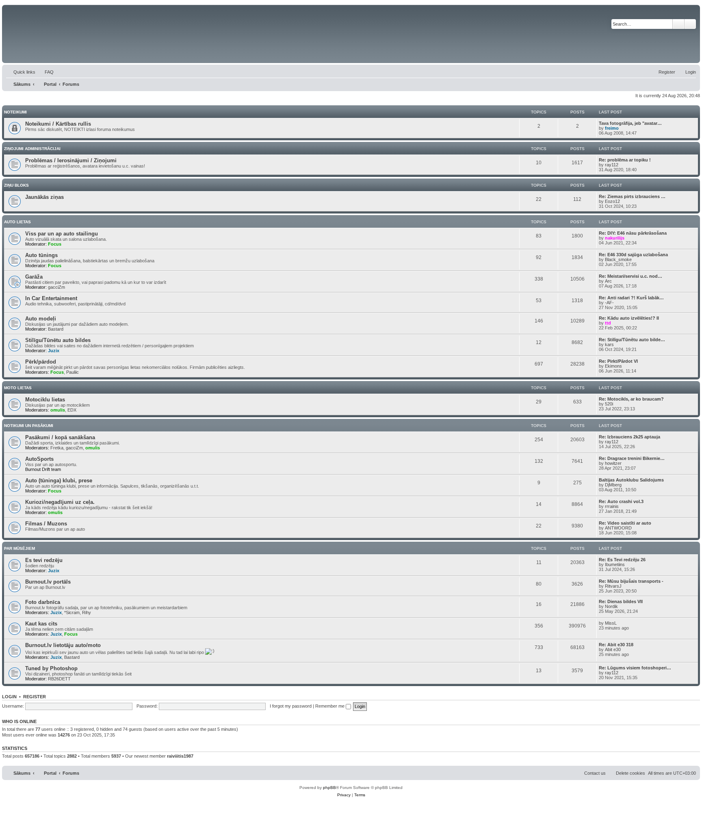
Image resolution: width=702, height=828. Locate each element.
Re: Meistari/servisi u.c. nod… (630, 276)
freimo (612, 128)
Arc (608, 281)
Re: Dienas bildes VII (621, 601)
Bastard (55, 329)
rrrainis (612, 506)
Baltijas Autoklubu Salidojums (631, 479)
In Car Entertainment (51, 298)
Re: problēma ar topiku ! (625, 159)
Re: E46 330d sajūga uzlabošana (633, 254)
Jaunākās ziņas (44, 197)
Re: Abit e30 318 (616, 644)
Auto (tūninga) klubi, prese (58, 480)
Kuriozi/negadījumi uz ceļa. (60, 502)
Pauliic (72, 372)
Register (34, 696)
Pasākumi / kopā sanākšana (60, 437)
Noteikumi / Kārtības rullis (58, 124)
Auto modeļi (40, 319)
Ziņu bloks (16, 185)
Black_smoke (618, 259)
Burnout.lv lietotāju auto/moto (63, 645)
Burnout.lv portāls (48, 582)
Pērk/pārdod (40, 362)
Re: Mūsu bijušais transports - (631, 581)
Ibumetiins (615, 564)
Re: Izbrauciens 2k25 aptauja (629, 436)
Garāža (34, 277)
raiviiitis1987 (180, 756)
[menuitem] (45, 72)
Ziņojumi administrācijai (32, 148)
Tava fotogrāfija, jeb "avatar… (630, 123)
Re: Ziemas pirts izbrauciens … (632, 196)
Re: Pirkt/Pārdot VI (618, 361)
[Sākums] (134, 34)
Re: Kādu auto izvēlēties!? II (629, 318)
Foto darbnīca (42, 602)
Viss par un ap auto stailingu (61, 234)
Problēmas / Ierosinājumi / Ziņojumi (71, 160)
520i (609, 403)
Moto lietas (18, 388)
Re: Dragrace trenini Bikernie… (632, 458)
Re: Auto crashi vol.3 (621, 501)
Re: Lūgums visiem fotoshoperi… (635, 667)
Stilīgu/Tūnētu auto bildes (58, 340)
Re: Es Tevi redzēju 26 (622, 559)
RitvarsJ (613, 586)
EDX (71, 409)
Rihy (86, 612)
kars (609, 344)
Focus (54, 244)
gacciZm (56, 287)
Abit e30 (613, 649)
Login (9, 696)
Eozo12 (612, 201)
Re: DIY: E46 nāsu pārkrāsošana (633, 233)
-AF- (609, 302)
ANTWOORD (618, 527)
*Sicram (72, 612)
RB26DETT (59, 678)
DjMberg (613, 484)
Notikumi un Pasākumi (28, 425)
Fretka (56, 447)
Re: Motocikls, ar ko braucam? (631, 399)
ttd (608, 322)
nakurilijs (614, 237)
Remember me (330, 706)
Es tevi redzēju (44, 560)
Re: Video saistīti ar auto (625, 523)
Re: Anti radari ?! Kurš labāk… (631, 297)
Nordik (611, 606)
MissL (611, 623)
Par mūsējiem (19, 548)
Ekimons (613, 366)
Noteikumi (15, 112)
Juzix (53, 350)
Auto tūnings (41, 255)
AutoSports (39, 459)
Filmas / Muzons (46, 524)
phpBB (329, 787)
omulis (57, 409)
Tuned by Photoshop (51, 668)
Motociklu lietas (45, 400)
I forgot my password (291, 706)
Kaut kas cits (41, 624)
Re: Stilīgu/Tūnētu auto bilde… (632, 339)
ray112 (611, 164)
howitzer (613, 463)
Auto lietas (17, 222)
